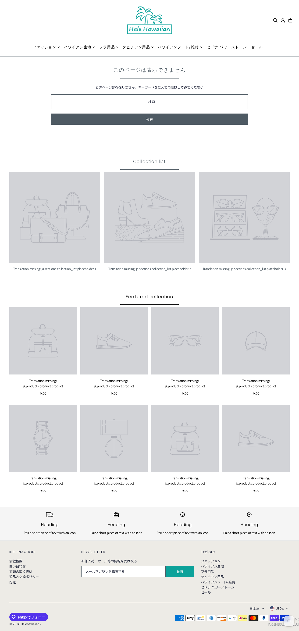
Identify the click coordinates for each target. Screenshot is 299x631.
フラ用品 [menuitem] (107, 47)
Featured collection (149, 297)
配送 (12, 582)
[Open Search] (275, 20)
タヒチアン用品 (212, 576)
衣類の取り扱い (20, 571)
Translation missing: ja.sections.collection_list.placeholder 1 (54, 268)
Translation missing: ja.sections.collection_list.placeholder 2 (149, 268)
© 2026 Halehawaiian (24, 623)
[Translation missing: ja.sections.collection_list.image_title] (54, 217)
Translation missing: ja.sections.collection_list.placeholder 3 (244, 268)
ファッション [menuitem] (44, 47)
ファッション (211, 561)
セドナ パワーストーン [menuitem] (226, 47)
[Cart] (290, 20)
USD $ (280, 608)
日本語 (254, 608)
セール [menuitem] (257, 47)
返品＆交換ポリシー (24, 576)
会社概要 (15, 561)
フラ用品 (207, 571)
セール (206, 592)
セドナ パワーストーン (217, 587)
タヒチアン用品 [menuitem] (136, 47)
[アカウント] (283, 20)
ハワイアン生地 (212, 566)
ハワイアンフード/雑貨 (218, 582)
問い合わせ (17, 566)
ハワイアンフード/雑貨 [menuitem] (178, 47)
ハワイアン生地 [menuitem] (78, 47)
